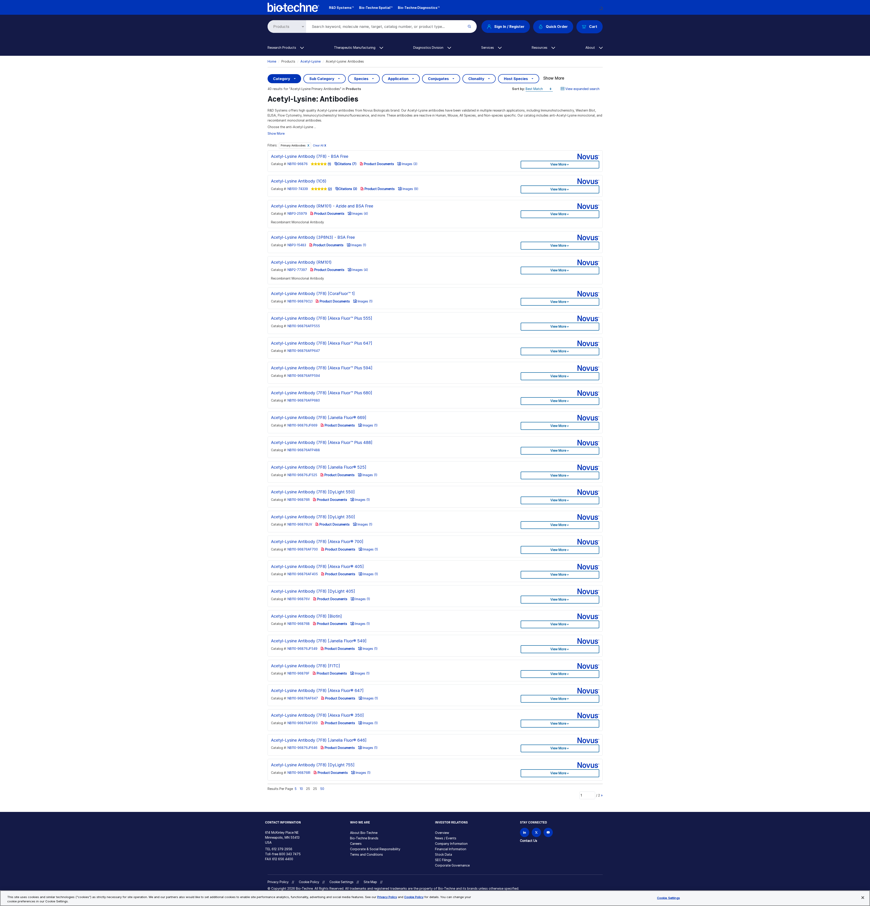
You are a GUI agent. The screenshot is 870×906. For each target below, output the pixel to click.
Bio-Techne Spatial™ (375, 8)
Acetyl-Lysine (310, 61)
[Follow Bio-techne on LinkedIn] (524, 832)
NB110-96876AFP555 (304, 326)
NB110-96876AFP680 (304, 400)
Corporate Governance (452, 865)
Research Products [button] (282, 47)
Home (272, 61)
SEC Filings (443, 860)
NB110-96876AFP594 (304, 376)
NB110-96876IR (299, 772)
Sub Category (321, 78)
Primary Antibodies (293, 145)
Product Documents (378, 164)
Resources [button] (540, 47)
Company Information (451, 843)
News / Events (445, 838)
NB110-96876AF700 (303, 549)
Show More (553, 78)
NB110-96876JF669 (302, 425)
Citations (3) (347, 189)
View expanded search (582, 89)
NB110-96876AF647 (303, 698)
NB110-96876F (298, 673)
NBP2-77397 (297, 270)
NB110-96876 (298, 164)
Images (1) (358, 245)
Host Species (516, 78)
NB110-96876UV (300, 524)
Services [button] (488, 47)
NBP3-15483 (297, 245)
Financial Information (450, 849)
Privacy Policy (278, 882)
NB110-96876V (299, 599)
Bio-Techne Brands (364, 838)
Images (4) (359, 213)
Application (398, 78)
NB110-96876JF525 (302, 475)
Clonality (476, 78)
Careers (356, 843)
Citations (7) (347, 164)
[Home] (293, 7)
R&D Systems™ (341, 8)
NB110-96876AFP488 (304, 450)
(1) (329, 164)
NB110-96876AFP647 (304, 351)
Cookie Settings (341, 882)
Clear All (319, 145)
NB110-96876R (299, 500)
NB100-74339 (298, 189)
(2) (329, 189)
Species (361, 78)
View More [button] (558, 164)
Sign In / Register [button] (509, 26)
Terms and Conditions (366, 854)
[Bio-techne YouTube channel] (548, 832)
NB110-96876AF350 (303, 723)
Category (281, 78)
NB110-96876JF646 (302, 748)
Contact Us (528, 841)
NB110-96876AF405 (303, 574)
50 (322, 789)
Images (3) (409, 164)
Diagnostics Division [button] (428, 47)
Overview (442, 833)
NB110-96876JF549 (302, 648)
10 (301, 789)
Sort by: (518, 89)
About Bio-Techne (363, 833)
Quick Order (557, 26)
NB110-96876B (299, 624)
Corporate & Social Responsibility (375, 849)
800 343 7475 (290, 854)
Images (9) (410, 189)
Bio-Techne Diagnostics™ (419, 8)
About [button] (590, 47)
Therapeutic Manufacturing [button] (355, 47)
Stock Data (443, 854)
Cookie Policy (309, 882)
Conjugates (438, 78)
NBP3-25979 (297, 213)
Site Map (370, 882)
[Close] (863, 898)
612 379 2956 (282, 849)
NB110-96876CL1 (300, 301)
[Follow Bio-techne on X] (536, 832)
